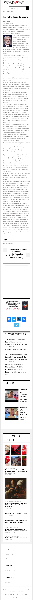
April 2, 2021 (8, 508)
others (10, 243)
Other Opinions (16, 501)
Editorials (8, 512)
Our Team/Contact (10, 554)
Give (6, 558)
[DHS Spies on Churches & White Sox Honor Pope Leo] (11, 401)
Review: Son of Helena (12, 372)
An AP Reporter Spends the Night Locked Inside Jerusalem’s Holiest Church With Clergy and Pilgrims (16, 357)
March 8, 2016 (9, 515)
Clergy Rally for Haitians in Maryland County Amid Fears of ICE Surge (15, 367)
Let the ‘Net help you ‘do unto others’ (16, 538)
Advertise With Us (10, 570)
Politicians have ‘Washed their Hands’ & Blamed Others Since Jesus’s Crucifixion (16, 505)
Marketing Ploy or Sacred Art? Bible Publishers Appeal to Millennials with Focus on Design (16, 471)
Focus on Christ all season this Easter (16, 513)
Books (7, 468)
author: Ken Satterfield (10, 13)
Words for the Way (11, 519)
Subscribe (7, 582)
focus (5, 243)
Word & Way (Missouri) (12, 527)
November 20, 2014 (10, 539)
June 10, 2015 (8, 524)
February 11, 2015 (10, 532)
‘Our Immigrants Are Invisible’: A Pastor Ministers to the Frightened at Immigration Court (16, 342)
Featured (12, 468)
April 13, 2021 (9, 474)
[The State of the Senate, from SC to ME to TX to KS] (11, 419)
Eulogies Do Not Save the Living (15, 349)
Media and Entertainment (13, 536)
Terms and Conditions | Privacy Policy (16, 594)
